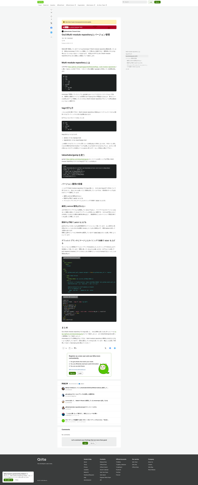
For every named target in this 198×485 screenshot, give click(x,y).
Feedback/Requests (89, 475)
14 (51, 12)
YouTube (118, 472)
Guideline (86, 469)
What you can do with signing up (77, 369)
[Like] (51, 9)
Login (150, 2)
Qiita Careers (91, 5)
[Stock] (51, 16)
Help (85, 477)
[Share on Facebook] (51, 27)
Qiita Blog (150, 467)
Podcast (118, 475)
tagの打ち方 (129, 53)
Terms (85, 464)
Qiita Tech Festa (104, 472)
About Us (150, 462)
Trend (39, 5)
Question (52, 5)
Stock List (45, 5)
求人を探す (8, 480)
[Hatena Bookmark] (51, 32)
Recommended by (74, 383)
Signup (157, 2)
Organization (81, 5)
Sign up (72, 373)
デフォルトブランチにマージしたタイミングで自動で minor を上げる (137, 65)
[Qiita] (40, 2)
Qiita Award (103, 475)
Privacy (86, 467)
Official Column (71, 5)
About (85, 462)
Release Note (103, 462)
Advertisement (87, 480)
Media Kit (86, 472)
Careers (150, 464)
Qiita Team (135, 462)
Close (16, 479)
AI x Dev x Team (102, 5)
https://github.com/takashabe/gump (77, 159)
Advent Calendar (104, 469)
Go (63, 38)
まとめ (127, 69)
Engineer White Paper (105, 477)
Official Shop (135, 467)
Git (65, 38)
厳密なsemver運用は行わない (134, 60)
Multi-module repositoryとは (133, 51)
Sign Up (92, 443)
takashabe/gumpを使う (132, 56)
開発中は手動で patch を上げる (134, 62)
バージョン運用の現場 (131, 58)
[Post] (51, 23)
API (101, 480)
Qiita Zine (134, 464)
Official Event (60, 5)
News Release (151, 469)
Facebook (118, 469)
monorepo (70, 38)
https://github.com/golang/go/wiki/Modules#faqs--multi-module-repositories (92, 67)
